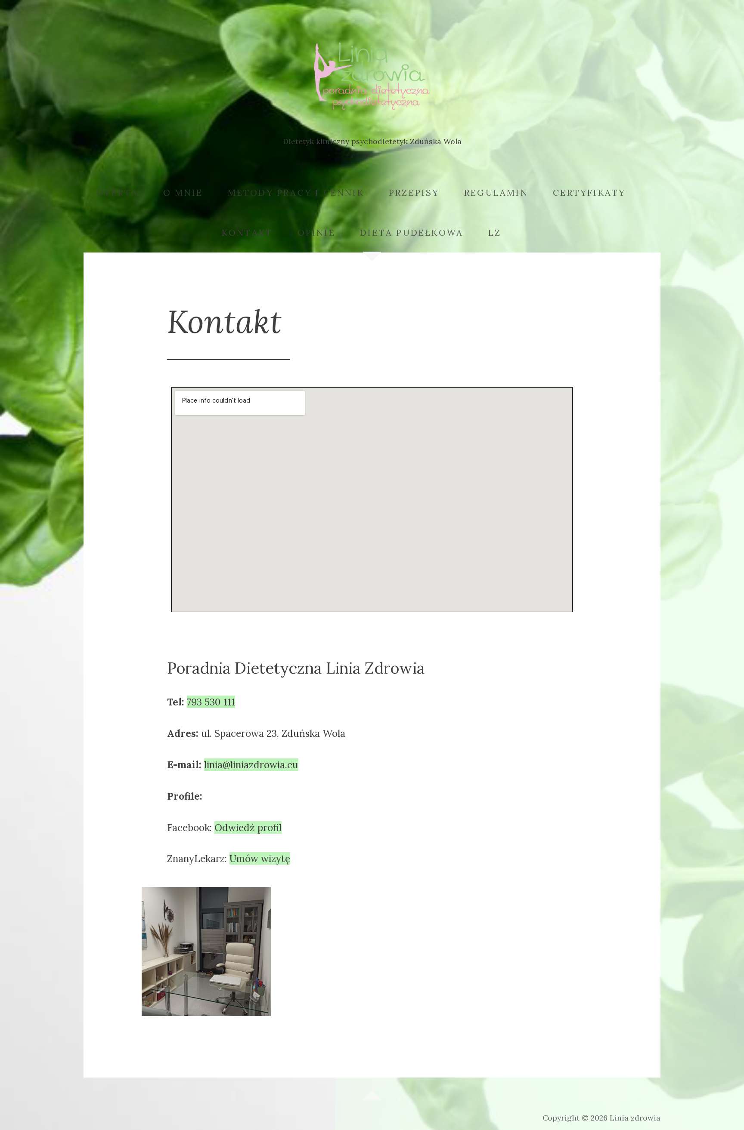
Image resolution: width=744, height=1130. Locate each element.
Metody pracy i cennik (296, 192)
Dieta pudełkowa (411, 232)
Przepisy (414, 192)
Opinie (316, 232)
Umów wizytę (259, 858)
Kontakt (247, 232)
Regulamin (496, 192)
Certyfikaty (589, 192)
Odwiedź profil (248, 827)
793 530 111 (211, 702)
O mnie (183, 192)
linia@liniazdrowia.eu (251, 764)
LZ (494, 232)
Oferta (117, 192)
